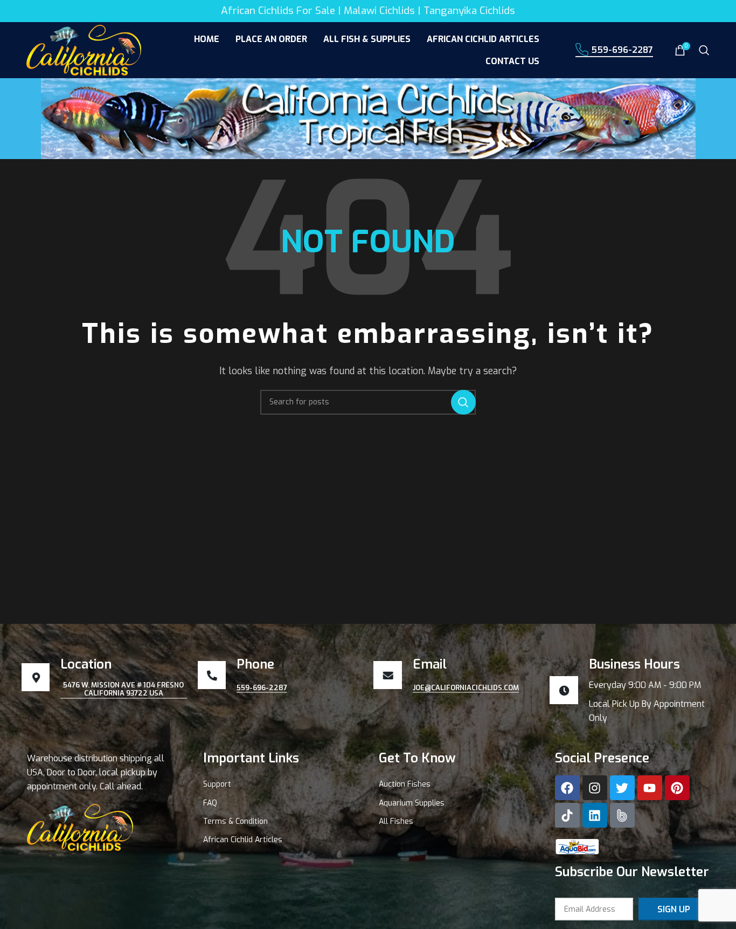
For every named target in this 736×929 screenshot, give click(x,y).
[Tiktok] (567, 815)
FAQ (210, 803)
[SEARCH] (463, 402)
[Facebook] (567, 787)
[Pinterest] (677, 787)
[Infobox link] (632, 690)
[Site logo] (83, 49)
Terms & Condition (235, 821)
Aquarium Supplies (412, 803)
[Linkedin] (594, 815)
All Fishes (396, 821)
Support (217, 784)
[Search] (704, 50)
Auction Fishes (405, 784)
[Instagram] (594, 787)
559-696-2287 (622, 50)
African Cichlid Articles (242, 840)
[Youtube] (649, 787)
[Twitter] (622, 787)
